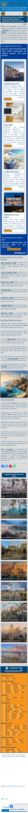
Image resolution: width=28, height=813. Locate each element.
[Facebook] (3, 466)
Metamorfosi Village (7, 282)
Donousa (16, 707)
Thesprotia (8, 692)
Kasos (24, 728)
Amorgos (7, 705)
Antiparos (8, 707)
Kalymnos (8, 728)
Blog (14, 476)
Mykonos (13, 714)
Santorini (13, 716)
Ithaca (13, 740)
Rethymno (8, 699)
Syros (20, 718)
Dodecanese (7, 723)
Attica (13, 678)
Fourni (7, 751)
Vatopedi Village (6, 290)
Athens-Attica (8, 676)
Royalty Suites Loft (11, 84)
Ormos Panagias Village (9, 272)
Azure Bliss (8, 125)
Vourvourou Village (7, 297)
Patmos (22, 732)
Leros (18, 730)
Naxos (21, 714)
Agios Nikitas (11, 339)
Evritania (7, 685)
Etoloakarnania (14, 683)
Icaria (13, 751)
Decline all (6, 807)
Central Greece (8, 681)
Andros (21, 705)
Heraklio (14, 697)
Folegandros (8, 709)
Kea (21, 709)
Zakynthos (8, 744)
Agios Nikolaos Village (8, 262)
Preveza (15, 690)
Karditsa (15, 688)
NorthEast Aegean (10, 747)
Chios (18, 749)
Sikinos (13, 718)
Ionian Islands (8, 737)
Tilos (19, 734)
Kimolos (7, 711)
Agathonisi (8, 725)
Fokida (15, 685)
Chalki (24, 725)
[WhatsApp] (14, 466)
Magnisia (7, 690)
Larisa (22, 688)
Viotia (22, 692)
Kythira (7, 742)
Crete (5, 695)
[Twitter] (6, 466)
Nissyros (14, 732)
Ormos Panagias (12, 358)
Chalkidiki (6, 30)
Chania (7, 697)
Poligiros (3, 32)
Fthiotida (22, 685)
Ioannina (7, 688)
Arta (6, 683)
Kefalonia (20, 740)
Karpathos (16, 728)
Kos (6, 730)
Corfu (6, 740)
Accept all (14, 810)
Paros (6, 716)
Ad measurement (20, 786)
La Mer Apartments (11, 172)
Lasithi (22, 697)
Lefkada (14, 742)
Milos (6, 714)
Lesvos (20, 751)
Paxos (21, 742)
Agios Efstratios (9, 749)
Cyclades (6, 703)
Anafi (14, 705)
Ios (16, 709)
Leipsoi (12, 730)
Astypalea (17, 725)
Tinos (6, 720)
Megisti (7, 732)
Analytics (6, 799)
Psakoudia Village (7, 313)
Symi (13, 734)
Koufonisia (15, 711)
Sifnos (7, 718)
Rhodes (7, 734)
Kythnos (23, 711)
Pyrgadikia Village (6, 305)
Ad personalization (8, 786)
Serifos (21, 716)
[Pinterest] (10, 466)
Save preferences (19, 807)
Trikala (16, 692)
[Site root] (4, 4)
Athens (7, 678)
